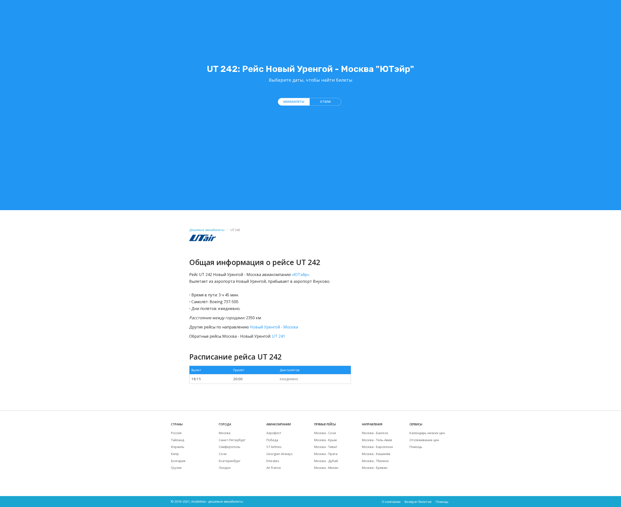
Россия (176, 433)
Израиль (177, 447)
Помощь (415, 447)
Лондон (225, 467)
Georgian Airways (279, 454)
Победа (272, 440)
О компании (391, 501)
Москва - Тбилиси (375, 461)
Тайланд (177, 440)
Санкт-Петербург (232, 440)
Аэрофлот (273, 433)
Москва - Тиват (325, 447)
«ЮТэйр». (301, 274)
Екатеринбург (229, 461)
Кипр (175, 454)
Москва (224, 433)
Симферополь (229, 447)
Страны (177, 424)
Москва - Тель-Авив (377, 440)
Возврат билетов (418, 501)
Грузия (176, 467)
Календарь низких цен (427, 433)
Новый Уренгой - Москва (274, 327)
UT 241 (278, 336)
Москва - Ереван (374, 467)
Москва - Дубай (326, 461)
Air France (273, 467)
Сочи (223, 454)
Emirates (272, 461)
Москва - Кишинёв (376, 454)
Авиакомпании (278, 424)
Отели (325, 102)
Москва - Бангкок (375, 433)
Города (225, 424)
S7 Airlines (274, 447)
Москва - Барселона (377, 447)
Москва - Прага (325, 454)
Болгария (178, 461)
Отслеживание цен (424, 440)
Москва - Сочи (325, 433)
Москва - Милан (326, 467)
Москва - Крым (325, 440)
